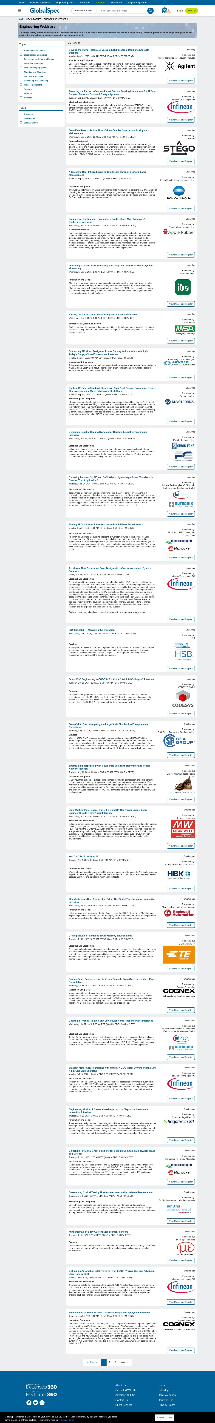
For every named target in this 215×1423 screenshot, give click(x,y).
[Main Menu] (20, 10)
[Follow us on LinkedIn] (42, 1403)
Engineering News (65, 2)
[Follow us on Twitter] (35, 1403)
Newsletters (116, 2)
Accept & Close (164, 1418)
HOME (20, 19)
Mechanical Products (33, 76)
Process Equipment (33, 85)
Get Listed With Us (125, 1390)
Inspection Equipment (33, 63)
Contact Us (121, 1400)
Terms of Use (166, 1400)
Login (180, 11)
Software (28, 98)
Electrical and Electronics (35, 55)
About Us (120, 1385)
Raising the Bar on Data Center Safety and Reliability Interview (103, 314)
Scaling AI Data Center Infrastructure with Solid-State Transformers (106, 524)
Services (28, 93)
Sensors (28, 89)
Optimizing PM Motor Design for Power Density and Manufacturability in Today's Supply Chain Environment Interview (108, 353)
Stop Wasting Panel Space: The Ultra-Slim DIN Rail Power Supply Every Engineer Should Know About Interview (108, 811)
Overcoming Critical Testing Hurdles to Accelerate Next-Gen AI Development (111, 1192)
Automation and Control (34, 50)
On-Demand (29, 118)
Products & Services (40, 2)
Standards (85, 2)
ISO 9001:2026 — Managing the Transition (92, 630)
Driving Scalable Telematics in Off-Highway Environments (100, 935)
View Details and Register (181, 81)
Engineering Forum (137, 2)
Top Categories (167, 1395)
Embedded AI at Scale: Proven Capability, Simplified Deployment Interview (109, 1312)
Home (22, 2)
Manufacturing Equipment (35, 68)
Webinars (100, 2)
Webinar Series (31, 123)
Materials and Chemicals (35, 72)
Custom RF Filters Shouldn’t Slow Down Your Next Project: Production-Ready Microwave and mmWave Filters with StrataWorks (112, 389)
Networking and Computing (36, 81)
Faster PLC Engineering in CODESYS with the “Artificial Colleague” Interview (111, 679)
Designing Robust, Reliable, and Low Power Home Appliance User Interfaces (111, 1020)
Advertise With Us (125, 1395)
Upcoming (28, 114)
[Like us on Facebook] (28, 1403)
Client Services (123, 1405)
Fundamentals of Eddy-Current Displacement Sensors (98, 1231)
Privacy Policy (167, 1405)
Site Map (164, 1390)
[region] (107, 1417)
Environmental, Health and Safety (39, 59)
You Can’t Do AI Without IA (83, 856)
